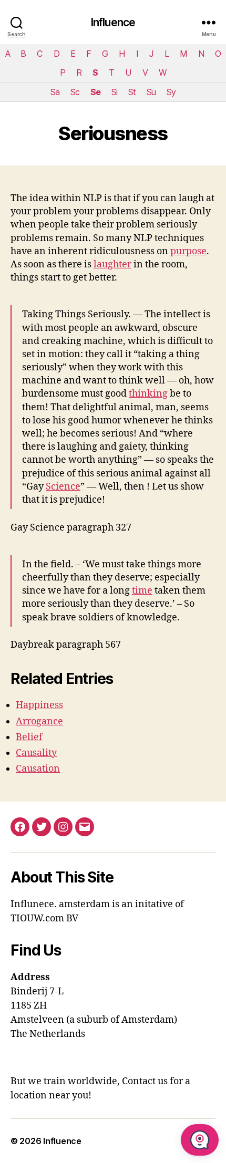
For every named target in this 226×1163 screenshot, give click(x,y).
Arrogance (39, 721)
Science (63, 487)
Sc (74, 92)
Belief (29, 737)
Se (95, 92)
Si (114, 92)
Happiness (39, 705)
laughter (112, 264)
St (132, 92)
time (142, 591)
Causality (36, 753)
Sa (54, 92)
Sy (171, 92)
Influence (113, 22)
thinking (148, 394)
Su (151, 92)
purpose (188, 251)
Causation (38, 769)
